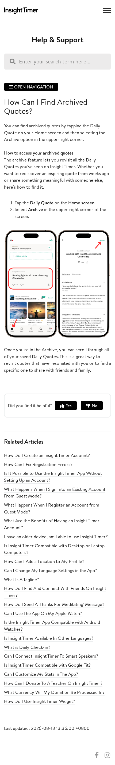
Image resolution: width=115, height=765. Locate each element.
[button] (106, 10)
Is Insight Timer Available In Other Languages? (48, 638)
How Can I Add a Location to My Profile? (44, 561)
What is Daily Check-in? (27, 647)
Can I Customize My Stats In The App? (41, 674)
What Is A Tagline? (21, 579)
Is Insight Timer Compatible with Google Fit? (47, 665)
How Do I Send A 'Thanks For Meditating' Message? (54, 604)
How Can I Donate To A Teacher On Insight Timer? (53, 683)
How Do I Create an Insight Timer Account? (47, 455)
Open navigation (33, 87)
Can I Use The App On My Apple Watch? (43, 613)
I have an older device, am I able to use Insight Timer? (56, 536)
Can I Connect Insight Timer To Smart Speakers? (51, 656)
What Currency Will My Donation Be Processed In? (54, 692)
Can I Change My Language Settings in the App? (50, 570)
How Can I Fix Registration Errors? (38, 464)
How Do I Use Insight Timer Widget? (39, 701)
